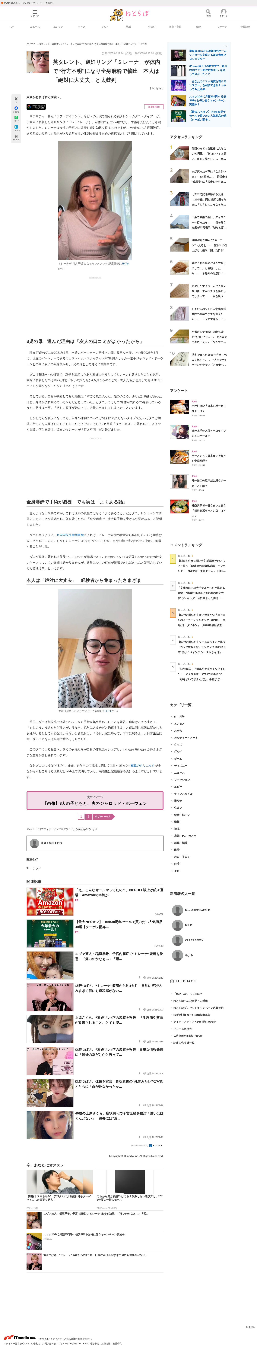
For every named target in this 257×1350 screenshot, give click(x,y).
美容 (176, 870)
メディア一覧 (11, 1343)
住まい (152, 26)
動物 (198, 26)
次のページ (102, 816)
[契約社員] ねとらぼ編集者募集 (190, 1014)
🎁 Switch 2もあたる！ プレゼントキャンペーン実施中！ (27, 3)
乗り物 (178, 800)
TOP (11, 26)
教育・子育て (182, 856)
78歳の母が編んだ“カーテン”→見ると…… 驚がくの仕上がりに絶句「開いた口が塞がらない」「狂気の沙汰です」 (209, 250)
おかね (178, 730)
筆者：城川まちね (51, 842)
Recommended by (140, 1145)
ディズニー (180, 765)
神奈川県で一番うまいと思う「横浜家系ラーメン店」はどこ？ (209, 510)
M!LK (188, 925)
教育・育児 (175, 26)
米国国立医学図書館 (70, 535)
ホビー (178, 786)
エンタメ (58, 26)
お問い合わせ (49, 1343)
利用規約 (250, 1327)
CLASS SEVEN (194, 940)
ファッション (182, 779)
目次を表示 (154, 106)
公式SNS (24, 1343)
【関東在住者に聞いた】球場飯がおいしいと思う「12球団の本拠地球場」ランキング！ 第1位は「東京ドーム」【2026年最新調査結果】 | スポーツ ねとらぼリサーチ (201, 571)
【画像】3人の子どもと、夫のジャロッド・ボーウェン (95, 803)
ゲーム (178, 758)
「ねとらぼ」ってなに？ (186, 993)
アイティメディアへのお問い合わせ (193, 1021)
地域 (128, 26)
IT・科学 (179, 716)
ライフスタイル (183, 793)
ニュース (35, 26)
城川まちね (157, 88)
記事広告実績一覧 (182, 1042)
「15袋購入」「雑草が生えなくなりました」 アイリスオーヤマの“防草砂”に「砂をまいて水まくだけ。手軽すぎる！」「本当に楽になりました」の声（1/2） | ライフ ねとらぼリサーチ (201, 679)
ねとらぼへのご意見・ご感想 (189, 1000)
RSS (85, 1343)
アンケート (179, 391)
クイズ (81, 26)
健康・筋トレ (182, 814)
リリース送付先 (181, 1028)
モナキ (189, 955)
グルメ (105, 26)
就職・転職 (180, 842)
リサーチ (222, 26)
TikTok (125, 263)
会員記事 (245, 26)
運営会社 (95, 1343)
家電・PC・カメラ (185, 835)
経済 (176, 863)
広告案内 (36, 1343)
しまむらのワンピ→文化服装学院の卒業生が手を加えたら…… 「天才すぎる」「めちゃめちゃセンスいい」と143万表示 (209, 319)
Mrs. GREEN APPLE (197, 910)
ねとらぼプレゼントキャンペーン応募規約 (197, 1007)
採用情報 (106, 1343)
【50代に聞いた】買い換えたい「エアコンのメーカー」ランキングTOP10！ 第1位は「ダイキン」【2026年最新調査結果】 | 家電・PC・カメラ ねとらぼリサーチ (202, 625)
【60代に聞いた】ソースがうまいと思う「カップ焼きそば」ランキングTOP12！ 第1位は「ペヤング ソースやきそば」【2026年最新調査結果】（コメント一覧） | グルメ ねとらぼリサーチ (203, 652)
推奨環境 (117, 1343)
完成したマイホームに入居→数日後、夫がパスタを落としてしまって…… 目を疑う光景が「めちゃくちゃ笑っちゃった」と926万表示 (209, 296)
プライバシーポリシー (69, 1343)
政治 (176, 849)
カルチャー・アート (186, 737)
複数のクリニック (143, 765)
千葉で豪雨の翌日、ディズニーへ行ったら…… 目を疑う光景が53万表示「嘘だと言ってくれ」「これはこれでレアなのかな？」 (209, 227)
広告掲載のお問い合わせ (186, 1035)
